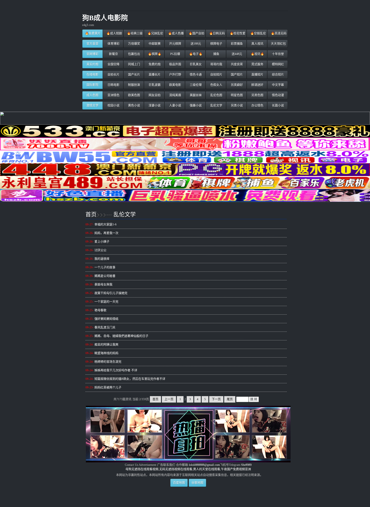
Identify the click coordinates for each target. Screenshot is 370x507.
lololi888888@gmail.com (204, 464)
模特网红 (277, 64)
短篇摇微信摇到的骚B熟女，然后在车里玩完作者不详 (125, 378)
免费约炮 (154, 64)
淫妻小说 (154, 105)
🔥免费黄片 (93, 33)
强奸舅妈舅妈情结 (101, 318)
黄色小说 (133, 105)
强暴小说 (195, 105)
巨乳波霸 (154, 84)
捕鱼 (215, 54)
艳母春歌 (95, 310)
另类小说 (236, 105)
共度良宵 (236, 64)
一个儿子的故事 (100, 267)
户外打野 (174, 74)
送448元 (236, 54)
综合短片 (277, 74)
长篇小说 (277, 105)
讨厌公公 (95, 250)
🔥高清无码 (278, 33)
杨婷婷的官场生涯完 (103, 361)
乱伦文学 (215, 105)
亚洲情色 (113, 95)
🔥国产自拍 (196, 33)
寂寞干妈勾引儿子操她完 (106, 293)
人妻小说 (174, 105)
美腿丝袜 (195, 95)
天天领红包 (278, 43)
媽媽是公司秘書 (100, 276)
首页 (91, 214)
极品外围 (174, 64)
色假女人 (215, 84)
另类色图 (257, 95)
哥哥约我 (215, 64)
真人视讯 (257, 43)
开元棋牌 (174, 43)
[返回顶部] (188, 488)
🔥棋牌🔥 (154, 54)
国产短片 (236, 74)
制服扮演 (133, 84)
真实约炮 (92, 64)
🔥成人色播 (175, 33)
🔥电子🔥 (195, 54)
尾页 (230, 399)
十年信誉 (277, 54)
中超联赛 (154, 43)
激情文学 (92, 105)
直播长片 (154, 74)
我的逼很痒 (97, 258)
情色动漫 (277, 95)
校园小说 (113, 105)
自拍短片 (215, 74)
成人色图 (92, 95)
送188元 (195, 43)
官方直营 (92, 43)
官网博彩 (92, 54)
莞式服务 (257, 64)
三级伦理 (195, 84)
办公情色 (257, 105)
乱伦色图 (215, 95)
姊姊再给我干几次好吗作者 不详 (111, 370)
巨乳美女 (195, 64)
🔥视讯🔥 (257, 54)
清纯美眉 (174, 95)
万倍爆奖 (133, 43)
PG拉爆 (174, 54)
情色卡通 (195, 74)
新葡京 (113, 54)
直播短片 (257, 74)
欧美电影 (174, 84)
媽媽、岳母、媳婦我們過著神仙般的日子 (116, 336)
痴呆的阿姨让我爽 (101, 344)
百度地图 (179, 482)
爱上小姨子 (97, 241)
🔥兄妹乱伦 (155, 33)
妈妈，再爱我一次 (101, 233)
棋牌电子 (215, 43)
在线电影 (92, 74)
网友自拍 (154, 95)
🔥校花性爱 (237, 33)
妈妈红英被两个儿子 (103, 387)
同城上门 (133, 64)
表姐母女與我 (98, 284)
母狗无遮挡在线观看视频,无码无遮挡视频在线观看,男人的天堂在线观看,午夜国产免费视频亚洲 (188, 469)
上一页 (168, 399)
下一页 (216, 399)
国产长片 (133, 74)
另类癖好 (236, 84)
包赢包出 (133, 54)
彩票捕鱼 (236, 43)
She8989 (246, 464)
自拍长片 (113, 74)
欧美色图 (133, 95)
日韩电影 (113, 84)
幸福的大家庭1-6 (100, 224)
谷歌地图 (197, 482)
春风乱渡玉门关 (100, 327)
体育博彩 (113, 43)
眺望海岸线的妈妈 (101, 353)
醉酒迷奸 (257, 84)
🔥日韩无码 (216, 33)
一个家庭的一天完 (101, 301)
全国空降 (113, 64)
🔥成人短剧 (114, 33)
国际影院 (92, 84)
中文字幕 (277, 84)
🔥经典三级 (134, 33)
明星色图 (236, 95)
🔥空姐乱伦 (257, 33)
